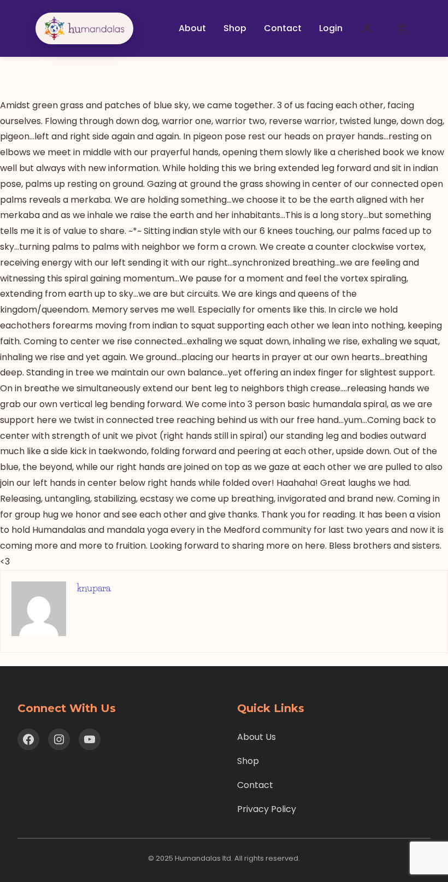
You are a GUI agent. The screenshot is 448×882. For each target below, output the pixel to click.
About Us (256, 737)
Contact (255, 785)
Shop (248, 761)
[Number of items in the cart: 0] (401, 28)
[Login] (367, 28)
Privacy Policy (266, 809)
